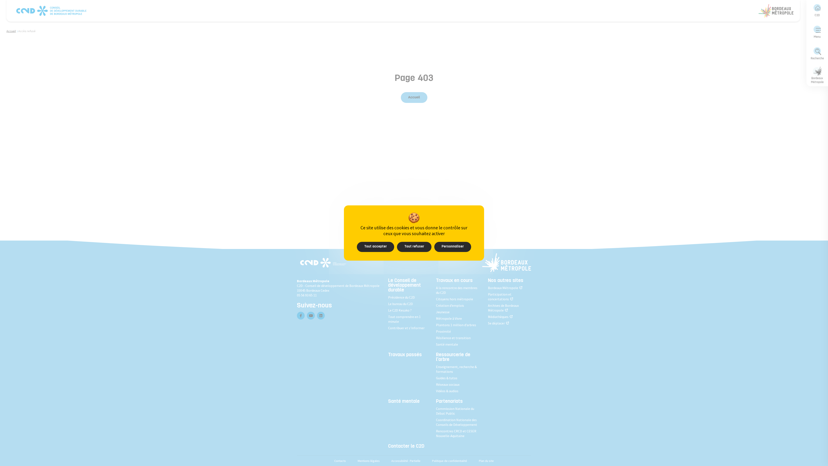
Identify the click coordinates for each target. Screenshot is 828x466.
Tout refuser (414, 246)
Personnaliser (453, 246)
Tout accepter (375, 246)
